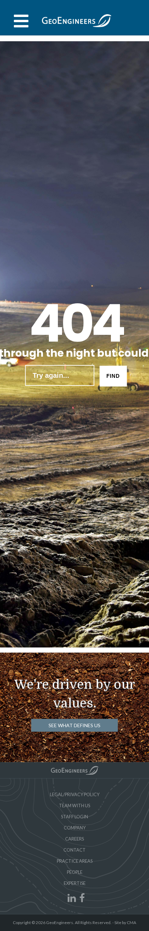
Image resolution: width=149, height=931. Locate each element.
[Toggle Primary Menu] (74, 21)
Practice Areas (75, 861)
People (74, 872)
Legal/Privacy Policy (74, 794)
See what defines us (74, 725)
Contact (74, 850)
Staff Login (74, 816)
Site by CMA (125, 922)
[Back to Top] (74, 770)
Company (75, 827)
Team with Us (74, 805)
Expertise (75, 883)
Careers (74, 839)
